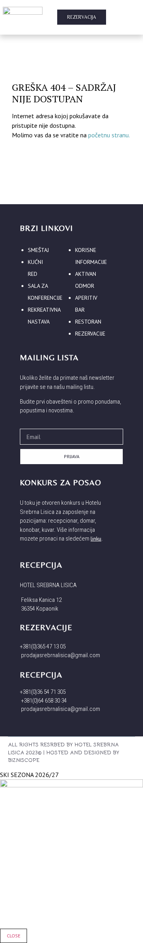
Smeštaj (38, 250)
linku (96, 538)
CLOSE (13, 936)
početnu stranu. (109, 135)
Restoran (88, 321)
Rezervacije (90, 333)
